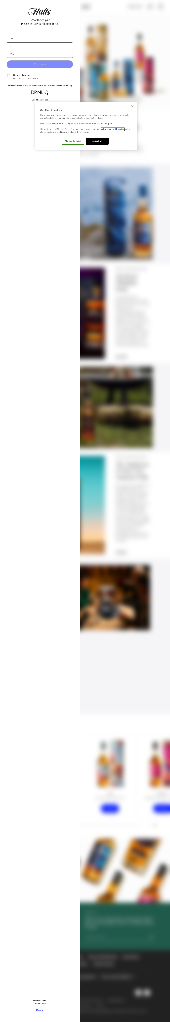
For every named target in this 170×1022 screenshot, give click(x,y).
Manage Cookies (73, 141)
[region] (86, 126)
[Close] (132, 106)
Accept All (97, 141)
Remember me (21, 75)
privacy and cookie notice (112, 129)
